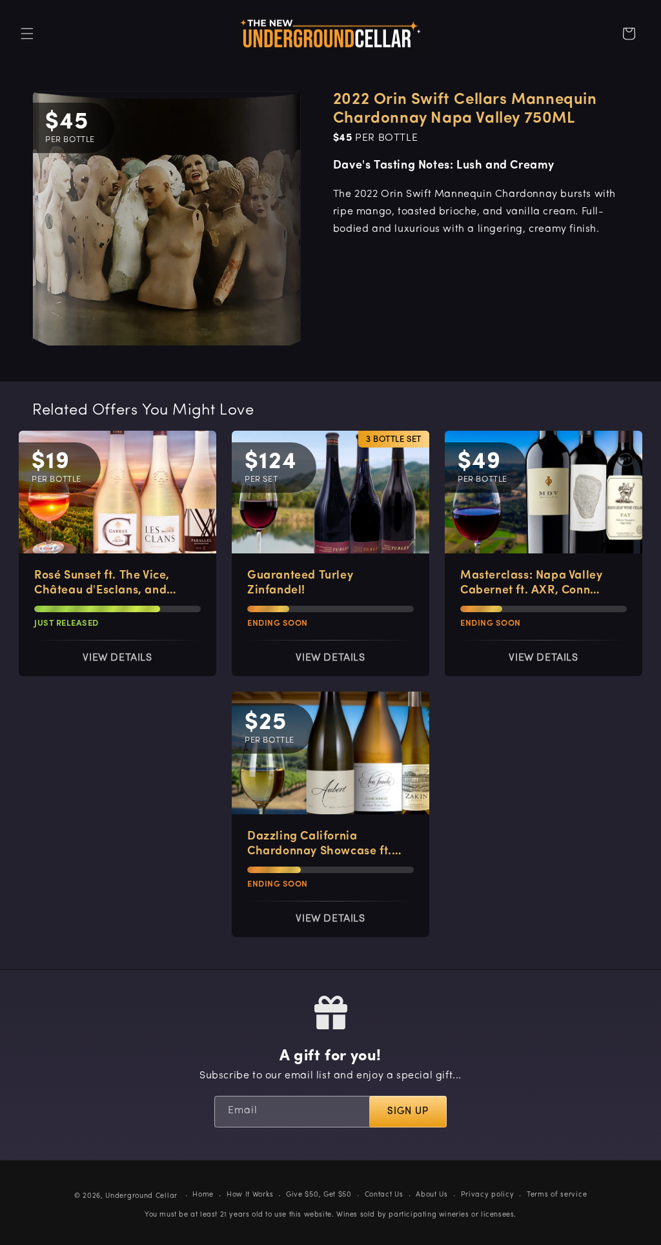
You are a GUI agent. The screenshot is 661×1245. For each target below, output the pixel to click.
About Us (432, 1195)
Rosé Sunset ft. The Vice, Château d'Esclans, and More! (102, 584)
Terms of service (557, 1195)
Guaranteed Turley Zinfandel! (300, 583)
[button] (27, 33)
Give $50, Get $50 (319, 1195)
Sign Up (408, 1111)
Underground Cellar (141, 1196)
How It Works (250, 1195)
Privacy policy (487, 1195)
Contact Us (384, 1195)
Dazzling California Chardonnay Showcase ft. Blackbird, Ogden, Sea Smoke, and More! (319, 845)
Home (203, 1195)
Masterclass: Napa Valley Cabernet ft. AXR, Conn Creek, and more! (531, 584)
